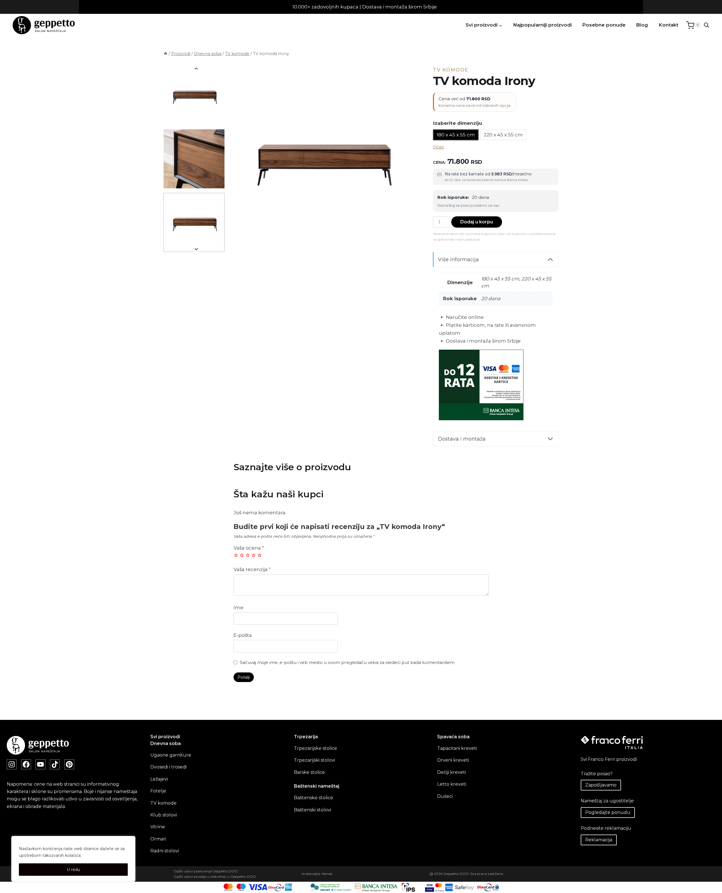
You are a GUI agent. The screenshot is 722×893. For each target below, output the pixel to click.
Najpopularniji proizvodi (542, 25)
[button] (194, 95)
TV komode (450, 70)
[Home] (166, 53)
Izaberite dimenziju (457, 123)
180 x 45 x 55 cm (456, 135)
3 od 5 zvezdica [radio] (247, 555)
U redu (73, 869)
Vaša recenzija (252, 569)
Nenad (327, 874)
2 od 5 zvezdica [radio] (241, 555)
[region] (73, 859)
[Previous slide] (196, 69)
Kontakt (668, 25)
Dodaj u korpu (476, 222)
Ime (238, 607)
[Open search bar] (706, 25)
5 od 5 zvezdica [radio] (259, 555)
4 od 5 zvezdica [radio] (253, 555)
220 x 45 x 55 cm (503, 135)
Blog (642, 25)
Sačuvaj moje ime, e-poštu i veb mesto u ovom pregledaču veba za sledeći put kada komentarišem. (347, 662)
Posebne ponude (604, 25)
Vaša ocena (249, 548)
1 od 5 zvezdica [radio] (236, 555)
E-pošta (243, 635)
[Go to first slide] (196, 249)
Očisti (438, 147)
